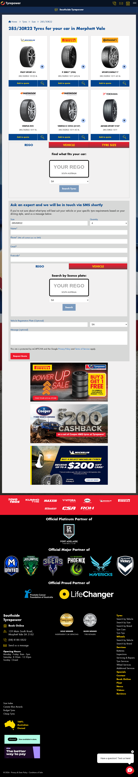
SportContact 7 (110, 72)
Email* (14, 246)
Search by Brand (124, 626)
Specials (121, 671)
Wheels (121, 636)
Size (12, 219)
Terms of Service (82, 349)
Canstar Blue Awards (13, 706)
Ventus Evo (28, 126)
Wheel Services (124, 664)
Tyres (119, 615)
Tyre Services (123, 661)
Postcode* (15, 255)
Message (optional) (19, 329)
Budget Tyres (9, 710)
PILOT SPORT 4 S (27, 72)
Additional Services (125, 668)
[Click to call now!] (114, 3)
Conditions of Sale (36, 772)
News (120, 686)
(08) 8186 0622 (17, 639)
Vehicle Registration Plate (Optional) (27, 320)
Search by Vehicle (125, 619)
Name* (14, 228)
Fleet (119, 682)
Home (14, 21)
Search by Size (123, 622)
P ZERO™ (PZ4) (69, 72)
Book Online (124, 679)
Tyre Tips (121, 633)
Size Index (8, 703)
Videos (120, 690)
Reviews (121, 693)
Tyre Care (121, 629)
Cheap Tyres (9, 713)
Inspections (122, 654)
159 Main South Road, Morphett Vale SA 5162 (21, 633)
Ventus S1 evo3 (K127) (69, 126)
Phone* (26, 237)
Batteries (120, 650)
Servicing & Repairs (126, 657)
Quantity (94, 219)
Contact (121, 675)
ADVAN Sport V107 (110, 126)
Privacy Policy (64, 349)
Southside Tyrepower (71, 9)
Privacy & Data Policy (19, 772)
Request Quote (20, 356)
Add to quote (23, 83)
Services (121, 647)
